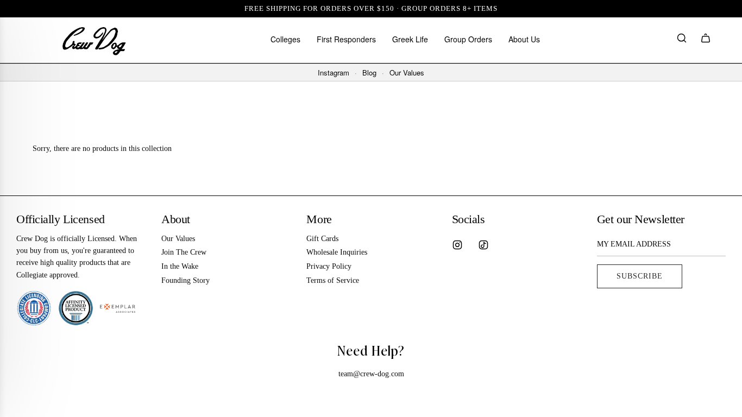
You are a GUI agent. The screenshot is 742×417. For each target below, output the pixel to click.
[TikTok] (483, 245)
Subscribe (640, 276)
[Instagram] (457, 245)
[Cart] (706, 40)
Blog (369, 72)
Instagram (333, 72)
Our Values (406, 72)
